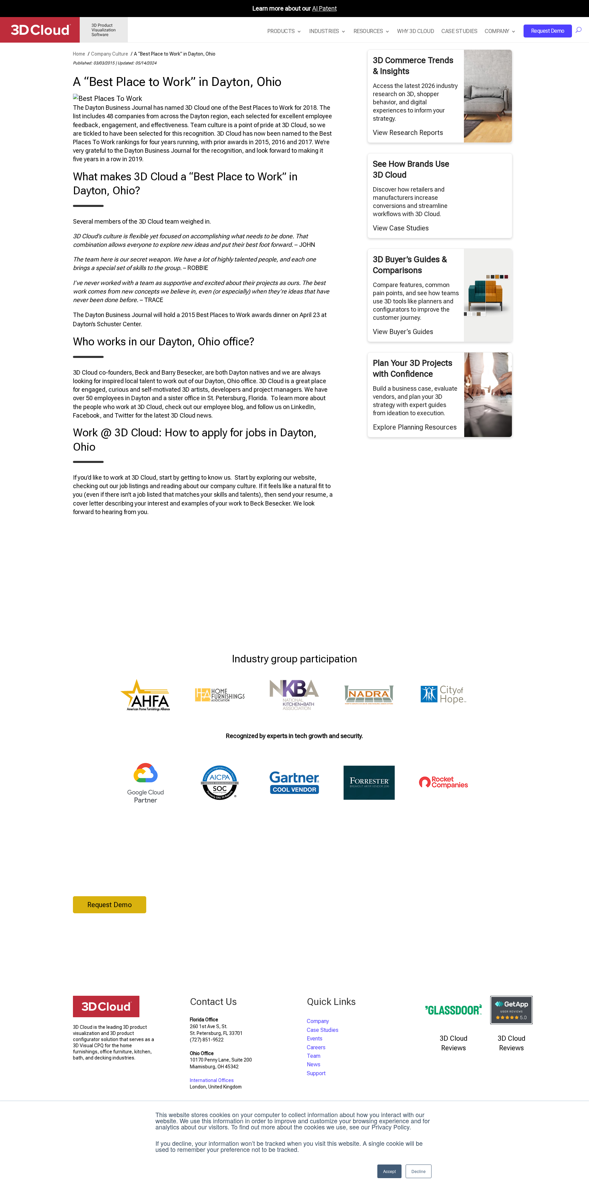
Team (313, 1056)
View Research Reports (408, 133)
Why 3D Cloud (415, 31)
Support (316, 1073)
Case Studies (459, 31)
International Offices (212, 1080)
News (313, 1064)
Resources (368, 31)
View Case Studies (401, 228)
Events (314, 1038)
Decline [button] (418, 1171)
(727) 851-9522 (207, 1039)
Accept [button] (389, 1171)
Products (281, 31)
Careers (316, 1047)
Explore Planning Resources (415, 427)
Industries (324, 31)
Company (497, 31)
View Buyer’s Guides (403, 332)
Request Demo (547, 31)
